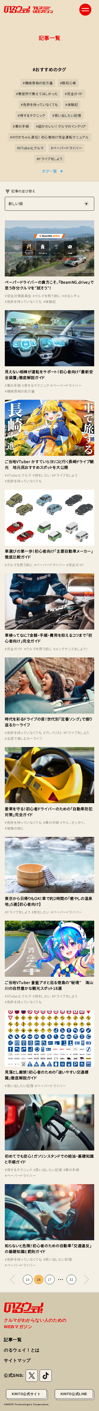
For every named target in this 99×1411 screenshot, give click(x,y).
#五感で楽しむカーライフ (23, 738)
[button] (85, 10)
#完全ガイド (75, 565)
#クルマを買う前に (47, 296)
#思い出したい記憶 (19, 1085)
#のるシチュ (71, 296)
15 (27, 1279)
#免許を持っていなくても (23, 301)
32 (71, 1279)
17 (49, 1279)
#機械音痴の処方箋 (20, 391)
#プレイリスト (52, 732)
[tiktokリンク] (46, 1376)
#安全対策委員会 (18, 296)
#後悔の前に (14, 828)
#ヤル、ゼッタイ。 (73, 822)
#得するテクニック (35, 385)
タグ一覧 (49, 171)
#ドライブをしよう (65, 475)
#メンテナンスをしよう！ (70, 649)
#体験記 (49, 301)
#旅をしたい (42, 475)
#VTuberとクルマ (18, 475)
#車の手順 (13, 385)
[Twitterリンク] (32, 1376)
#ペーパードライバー (65, 385)
